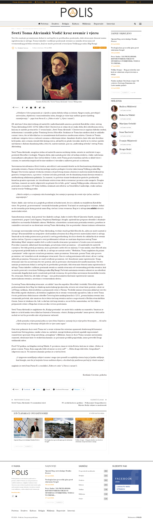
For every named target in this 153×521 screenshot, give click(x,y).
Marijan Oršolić (127, 123)
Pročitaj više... (16, 492)
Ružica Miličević (128, 106)
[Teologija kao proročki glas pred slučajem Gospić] (59, 428)
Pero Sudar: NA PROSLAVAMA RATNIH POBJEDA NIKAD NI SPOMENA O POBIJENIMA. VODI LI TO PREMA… (125, 60)
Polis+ (81, 499)
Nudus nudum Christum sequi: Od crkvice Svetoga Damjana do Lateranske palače (125, 83)
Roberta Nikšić (127, 115)
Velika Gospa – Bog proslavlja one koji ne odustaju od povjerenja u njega (125, 72)
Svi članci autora (125, 110)
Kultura (75, 23)
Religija (65, 23)
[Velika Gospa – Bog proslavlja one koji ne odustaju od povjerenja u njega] (89, 428)
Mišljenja (86, 23)
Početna (40, 2)
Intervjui (111, 23)
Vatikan (81, 489)
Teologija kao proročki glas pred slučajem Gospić (125, 48)
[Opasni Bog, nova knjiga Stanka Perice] (28, 428)
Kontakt (51, 2)
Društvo (55, 23)
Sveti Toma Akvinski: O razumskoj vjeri (29, 402)
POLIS (139, 517)
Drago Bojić (125, 149)
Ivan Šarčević (126, 132)
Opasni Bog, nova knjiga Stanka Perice (124, 40)
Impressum (62, 2)
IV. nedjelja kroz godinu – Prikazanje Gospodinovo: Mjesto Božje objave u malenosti (84, 404)
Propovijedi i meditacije (84, 419)
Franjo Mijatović (128, 141)
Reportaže (98, 23)
